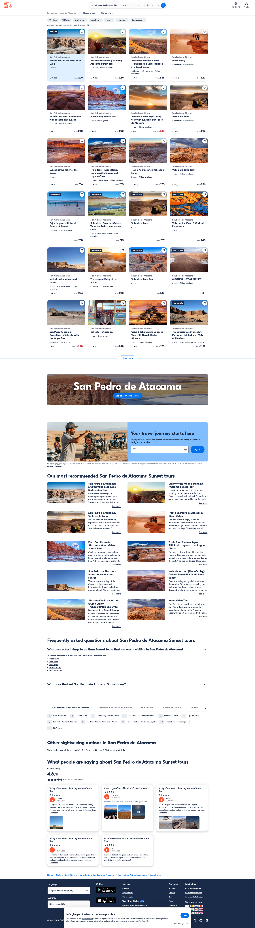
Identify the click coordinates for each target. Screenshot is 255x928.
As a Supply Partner (193, 888)
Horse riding (55, 667)
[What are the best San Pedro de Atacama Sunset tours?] (205, 684)
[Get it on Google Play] (106, 890)
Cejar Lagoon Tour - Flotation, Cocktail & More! (126, 788)
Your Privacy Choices (131, 901)
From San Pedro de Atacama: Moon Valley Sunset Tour (126, 840)
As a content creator (193, 893)
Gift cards (173, 905)
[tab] (70, 707)
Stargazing (54, 659)
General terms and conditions (134, 905)
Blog (170, 897)
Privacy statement (54, 466)
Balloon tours (55, 670)
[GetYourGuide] (8, 5)
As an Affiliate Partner (194, 897)
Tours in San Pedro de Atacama (132, 875)
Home (50, 875)
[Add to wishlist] (82, 31)
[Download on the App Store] (106, 901)
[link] (66, 55)
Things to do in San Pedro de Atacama (96, 875)
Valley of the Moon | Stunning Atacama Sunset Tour (71, 789)
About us (172, 888)
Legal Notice (127, 893)
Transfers (53, 662)
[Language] (236, 4)
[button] (66, 55)
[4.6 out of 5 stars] (55, 779)
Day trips (53, 664)
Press (171, 901)
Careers (172, 893)
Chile (58, 875)
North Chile (69, 875)
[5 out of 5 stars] (73, 795)
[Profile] (246, 4)
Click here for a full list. (115, 750)
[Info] (87, 25)
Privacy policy (127, 897)
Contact (125, 888)
